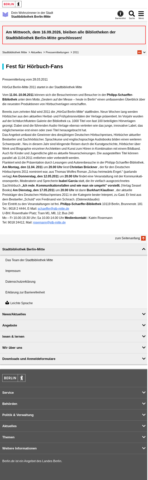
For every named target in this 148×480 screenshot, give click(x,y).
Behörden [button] (9, 404)
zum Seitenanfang (127, 238)
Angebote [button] (9, 325)
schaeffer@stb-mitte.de (53, 208)
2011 (76, 52)
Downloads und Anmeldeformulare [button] (28, 359)
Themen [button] (8, 437)
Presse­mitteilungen (57, 52)
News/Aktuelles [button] (14, 314)
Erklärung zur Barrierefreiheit (25, 292)
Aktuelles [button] (9, 426)
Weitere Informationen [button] (19, 448)
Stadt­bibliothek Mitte (14, 52)
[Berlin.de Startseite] (12, 4)
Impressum (12, 270)
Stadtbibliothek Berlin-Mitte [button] (23, 249)
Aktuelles (36, 52)
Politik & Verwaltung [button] (18, 415)
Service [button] (8, 392)
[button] (141, 52)
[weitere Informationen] (5, 14)
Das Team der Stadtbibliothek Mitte (29, 260)
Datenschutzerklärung (20, 281)
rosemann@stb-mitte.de (49, 222)
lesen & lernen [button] (13, 336)
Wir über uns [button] (12, 348)
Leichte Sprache (21, 303)
